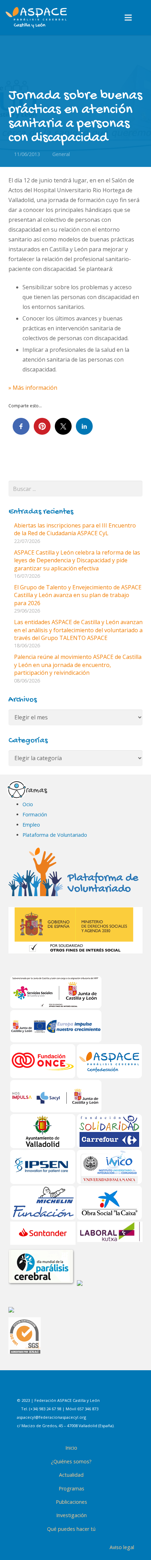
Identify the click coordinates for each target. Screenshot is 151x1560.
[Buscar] (143, 17)
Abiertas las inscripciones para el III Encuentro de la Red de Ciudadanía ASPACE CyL (75, 529)
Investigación (71, 1515)
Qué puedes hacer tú (71, 1529)
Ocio (27, 804)
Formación (34, 814)
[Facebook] (53, 1387)
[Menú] (128, 17)
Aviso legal (122, 1547)
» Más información (32, 387)
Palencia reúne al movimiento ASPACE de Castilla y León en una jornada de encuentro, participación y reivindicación (78, 665)
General (61, 154)
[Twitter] (88, 1387)
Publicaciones (71, 1501)
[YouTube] (106, 1387)
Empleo (31, 824)
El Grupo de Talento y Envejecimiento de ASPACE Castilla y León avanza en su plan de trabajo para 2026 (78, 595)
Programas (71, 1488)
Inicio (71, 1447)
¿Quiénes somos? (71, 1461)
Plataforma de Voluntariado (54, 834)
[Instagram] (71, 1387)
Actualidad (71, 1474)
